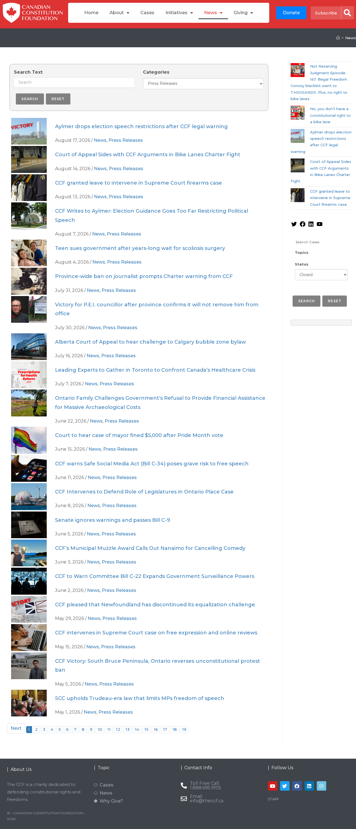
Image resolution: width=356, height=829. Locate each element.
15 (146, 729)
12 (118, 729)
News (210, 12)
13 (127, 729)
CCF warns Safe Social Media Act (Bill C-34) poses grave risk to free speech (152, 464)
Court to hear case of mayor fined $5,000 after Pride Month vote (139, 435)
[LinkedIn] (311, 226)
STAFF (273, 799)
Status (301, 264)
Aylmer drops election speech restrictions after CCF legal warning (141, 126)
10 (100, 729)
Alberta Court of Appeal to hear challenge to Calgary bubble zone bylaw (150, 342)
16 (156, 729)
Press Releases (125, 140)
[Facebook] (302, 226)
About (117, 12)
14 (137, 729)
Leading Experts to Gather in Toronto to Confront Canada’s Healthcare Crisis (155, 370)
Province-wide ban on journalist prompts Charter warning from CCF (144, 276)
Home (91, 12)
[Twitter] (294, 226)
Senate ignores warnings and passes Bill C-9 (112, 520)
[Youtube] (272, 786)
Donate (291, 12)
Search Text (28, 72)
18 (174, 729)
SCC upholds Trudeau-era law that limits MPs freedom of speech (139, 698)
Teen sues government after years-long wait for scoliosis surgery (140, 248)
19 (184, 729)
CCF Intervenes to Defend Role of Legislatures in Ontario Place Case (144, 492)
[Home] (338, 38)
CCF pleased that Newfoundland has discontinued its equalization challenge (155, 605)
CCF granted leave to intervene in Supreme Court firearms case (138, 183)
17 (165, 729)
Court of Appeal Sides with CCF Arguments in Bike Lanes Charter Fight (147, 155)
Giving (241, 12)
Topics (301, 252)
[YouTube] (319, 226)
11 (109, 729)
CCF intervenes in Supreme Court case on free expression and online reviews (156, 633)
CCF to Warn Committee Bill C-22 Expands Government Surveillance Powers (154, 576)
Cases (147, 12)
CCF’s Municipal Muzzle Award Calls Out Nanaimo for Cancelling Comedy (150, 548)
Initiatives (176, 12)
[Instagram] (321, 786)
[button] (347, 12)
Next (16, 728)
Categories (156, 72)
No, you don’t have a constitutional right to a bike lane (330, 115)
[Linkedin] (309, 786)
